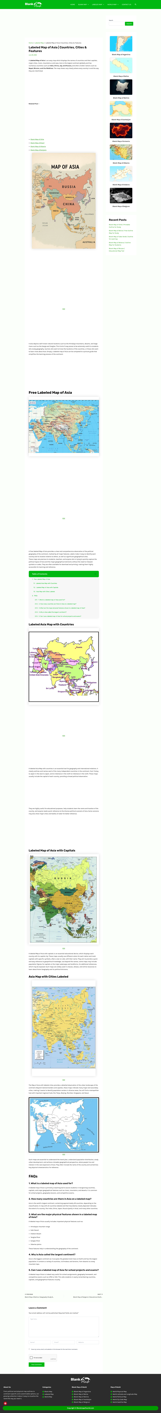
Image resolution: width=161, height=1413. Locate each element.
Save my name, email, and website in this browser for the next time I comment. (54, 1349)
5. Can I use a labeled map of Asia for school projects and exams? (60, 616)
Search (111, 20)
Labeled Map (97, 4)
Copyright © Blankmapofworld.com (80, 1408)
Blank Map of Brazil (37, 143)
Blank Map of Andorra (121, 185)
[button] (88, 4)
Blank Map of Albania (38, 146)
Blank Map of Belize (121, 76)
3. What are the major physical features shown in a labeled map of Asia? (62, 608)
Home (72, 4)
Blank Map (82, 4)
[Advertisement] (63, 23)
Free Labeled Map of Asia (42, 579)
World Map (112, 4)
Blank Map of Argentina (121, 54)
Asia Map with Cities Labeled (45, 591)
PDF (63, 309)
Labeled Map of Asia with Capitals (47, 587)
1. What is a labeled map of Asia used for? (51, 600)
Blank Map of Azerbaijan (121, 120)
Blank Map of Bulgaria (38, 150)
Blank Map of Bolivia (121, 98)
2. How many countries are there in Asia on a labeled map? (57, 604)
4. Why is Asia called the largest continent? (53, 612)
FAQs (35, 596)
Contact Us (126, 4)
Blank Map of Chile (37, 139)
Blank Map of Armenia (121, 141)
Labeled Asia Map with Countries (46, 583)
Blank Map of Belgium (121, 206)
